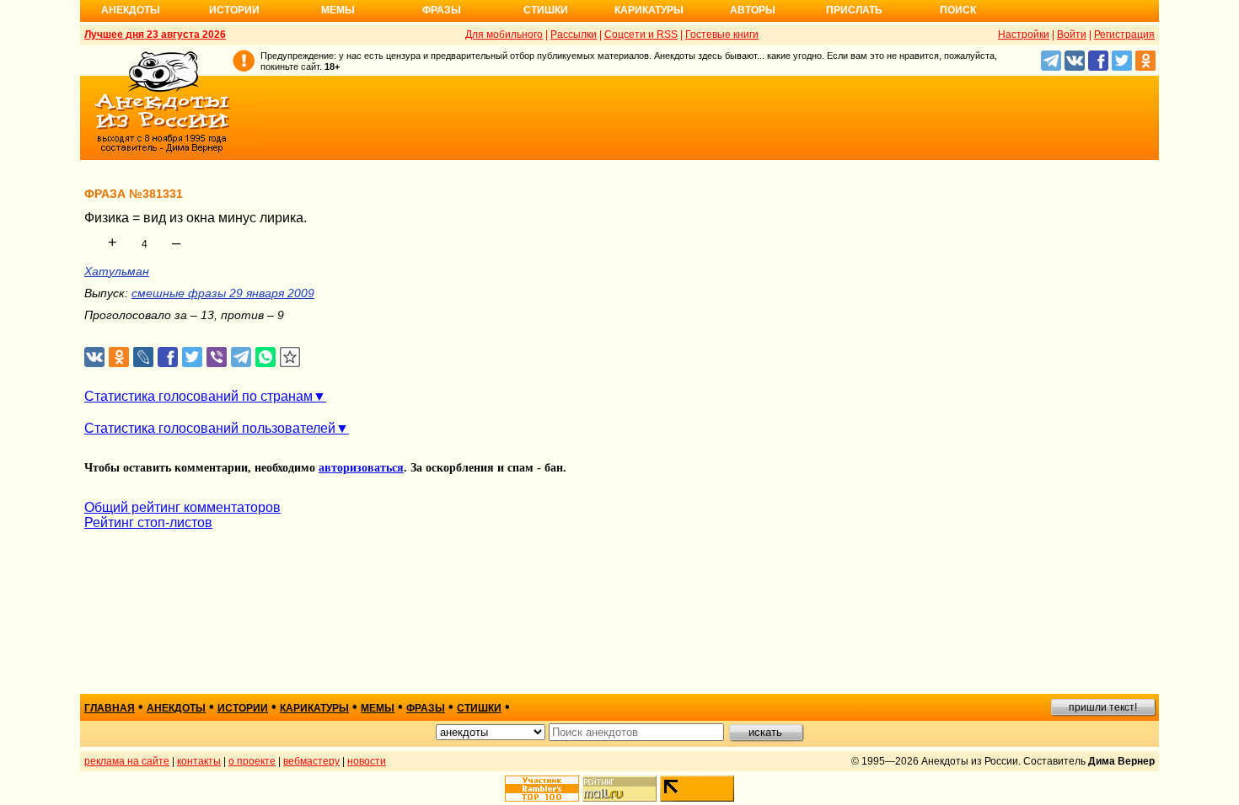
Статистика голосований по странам (198, 396)
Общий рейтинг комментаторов (182, 507)
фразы (425, 708)
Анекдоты (130, 10)
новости (366, 761)
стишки (479, 708)
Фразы (441, 10)
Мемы (338, 10)
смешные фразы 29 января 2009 (222, 293)
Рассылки (573, 34)
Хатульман (116, 271)
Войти (1071, 34)
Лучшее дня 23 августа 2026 (155, 34)
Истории (234, 10)
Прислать (854, 10)
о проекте (252, 761)
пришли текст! (1103, 707)
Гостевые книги (722, 34)
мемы (377, 708)
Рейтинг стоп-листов (148, 522)
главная (109, 708)
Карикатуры (649, 10)
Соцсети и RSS (641, 34)
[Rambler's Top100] (542, 789)
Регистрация (1124, 34)
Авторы (752, 10)
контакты (199, 761)
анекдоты (176, 708)
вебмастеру (311, 761)
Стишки (545, 10)
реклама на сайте (126, 761)
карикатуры (314, 708)
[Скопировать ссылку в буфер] (290, 357)
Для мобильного (504, 34)
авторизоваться (361, 467)
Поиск (958, 10)
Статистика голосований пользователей (209, 428)
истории (242, 708)
